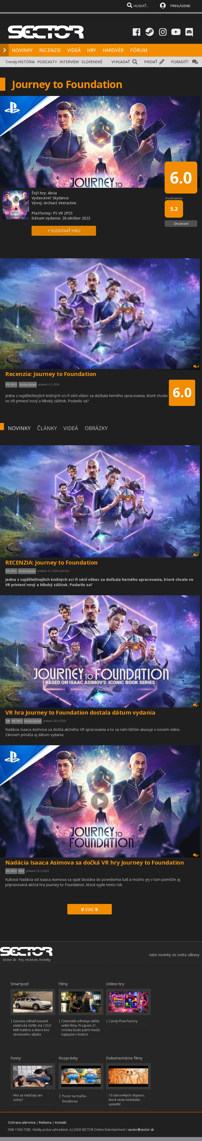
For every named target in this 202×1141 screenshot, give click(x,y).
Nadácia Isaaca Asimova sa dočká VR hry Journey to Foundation (94, 862)
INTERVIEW (69, 61)
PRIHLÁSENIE (180, 5)
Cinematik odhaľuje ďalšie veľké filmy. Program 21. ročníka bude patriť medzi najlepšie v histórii (80, 1028)
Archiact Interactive (60, 202)
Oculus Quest (27, 571)
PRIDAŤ (150, 61)
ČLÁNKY (47, 428)
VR (8, 721)
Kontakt (60, 1122)
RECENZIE (50, 50)
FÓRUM (138, 50)
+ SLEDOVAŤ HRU (64, 230)
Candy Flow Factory (123, 1021)
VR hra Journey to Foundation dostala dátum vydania (80, 712)
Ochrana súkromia (22, 1122)
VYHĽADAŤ (121, 61)
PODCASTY (47, 61)
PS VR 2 (11, 571)
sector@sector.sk (141, 1129)
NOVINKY (22, 50)
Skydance (61, 197)
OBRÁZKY (96, 428)
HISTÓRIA (26, 61)
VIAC (89, 909)
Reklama (45, 1122)
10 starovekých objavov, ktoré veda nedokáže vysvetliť (127, 1099)
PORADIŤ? (180, 61)
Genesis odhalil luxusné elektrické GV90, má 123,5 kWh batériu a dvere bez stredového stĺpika (32, 1028)
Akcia (52, 192)
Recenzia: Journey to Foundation (50, 374)
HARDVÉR (113, 50)
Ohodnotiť (181, 224)
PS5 (21, 871)
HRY (91, 50)
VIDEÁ (73, 50)
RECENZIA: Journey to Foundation (51, 562)
